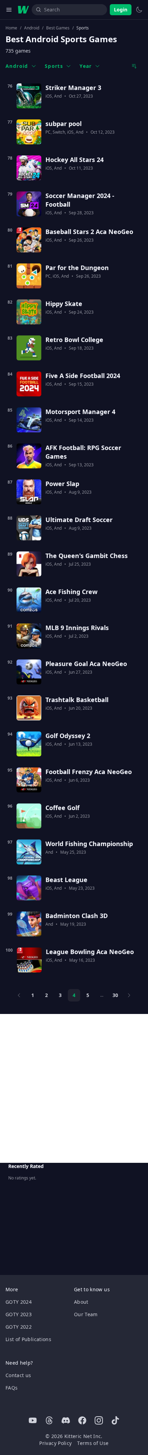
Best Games (58, 28)
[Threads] (49, 1420)
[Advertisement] (74, 1088)
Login (120, 9)
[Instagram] (99, 1420)
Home (11, 28)
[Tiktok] (115, 1420)
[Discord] (66, 1420)
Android (31, 28)
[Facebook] (82, 1420)
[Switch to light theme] (139, 9)
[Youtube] (33, 1420)
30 (115, 995)
